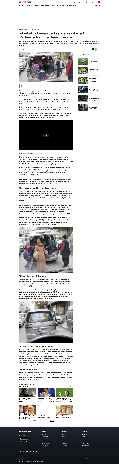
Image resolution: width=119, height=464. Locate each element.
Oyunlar (63, 438)
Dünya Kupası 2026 (46, 447)
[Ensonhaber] (25, 2)
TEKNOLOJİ (65, 5)
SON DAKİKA (22, 5)
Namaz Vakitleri (65, 441)
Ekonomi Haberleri (46, 438)
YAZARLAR (29, 5)
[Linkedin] (37, 451)
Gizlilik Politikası (85, 445)
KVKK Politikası (85, 443)
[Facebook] (30, 451)
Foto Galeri (64, 436)
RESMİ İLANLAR (72, 5)
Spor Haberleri (45, 436)
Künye (83, 436)
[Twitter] (20, 451)
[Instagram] (24, 451)
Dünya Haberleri (45, 443)
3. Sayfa (26, 29)
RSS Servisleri (65, 445)
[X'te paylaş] (93, 49)
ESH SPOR (47, 5)
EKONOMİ (41, 5)
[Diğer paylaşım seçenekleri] (98, 49)
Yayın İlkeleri (84, 441)
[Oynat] (46, 67)
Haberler (21, 29)
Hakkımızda (84, 434)
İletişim (83, 438)
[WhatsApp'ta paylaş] (96, 49)
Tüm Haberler (45, 445)
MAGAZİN (58, 5)
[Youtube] (27, 451)
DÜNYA (53, 5)
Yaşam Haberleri (45, 441)
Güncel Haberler (45, 434)
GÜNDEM (35, 5)
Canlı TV (64, 434)
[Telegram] (33, 451)
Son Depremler (65, 443)
